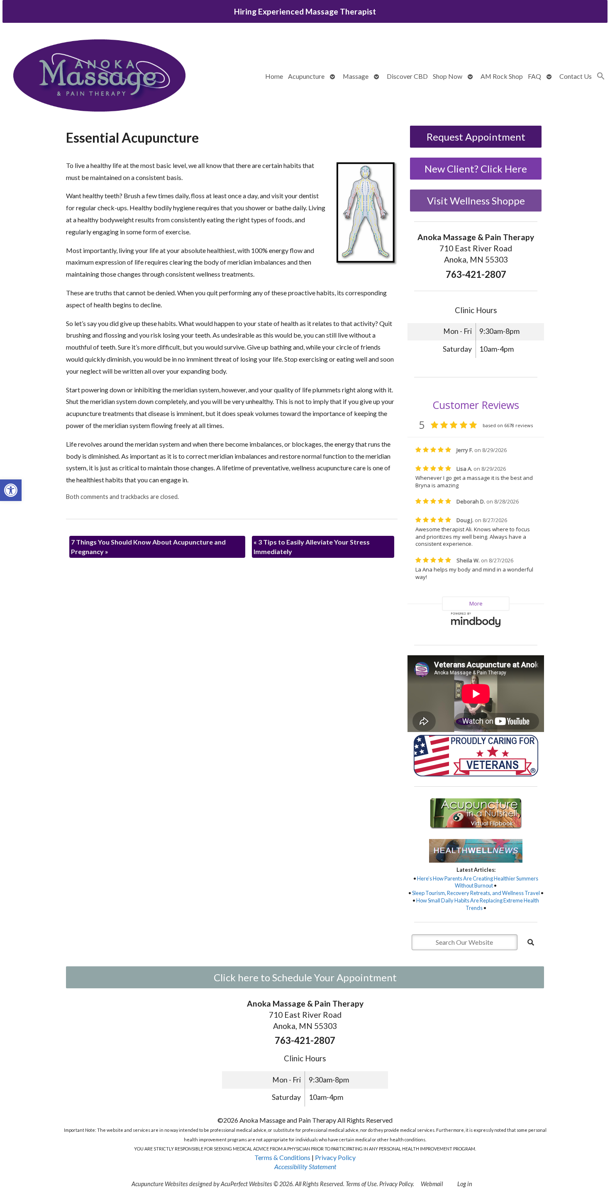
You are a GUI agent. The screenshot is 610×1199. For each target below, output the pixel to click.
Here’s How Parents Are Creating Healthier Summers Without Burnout (477, 882)
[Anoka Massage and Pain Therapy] (99, 76)
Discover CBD (407, 76)
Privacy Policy (335, 1157)
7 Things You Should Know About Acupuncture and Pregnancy (148, 546)
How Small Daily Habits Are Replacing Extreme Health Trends (477, 904)
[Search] (531, 942)
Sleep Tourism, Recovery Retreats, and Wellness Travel (476, 893)
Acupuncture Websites (160, 1183)
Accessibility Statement (305, 1166)
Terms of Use (361, 1183)
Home (274, 76)
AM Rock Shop (502, 76)
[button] (11, 490)
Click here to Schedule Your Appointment (305, 977)
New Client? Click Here (476, 169)
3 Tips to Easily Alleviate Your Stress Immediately (312, 546)
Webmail (432, 1183)
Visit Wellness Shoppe (476, 201)
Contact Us (575, 76)
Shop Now (447, 76)
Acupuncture (306, 76)
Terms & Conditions (282, 1157)
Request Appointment (476, 137)
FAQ (534, 76)
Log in (464, 1183)
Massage (355, 76)
